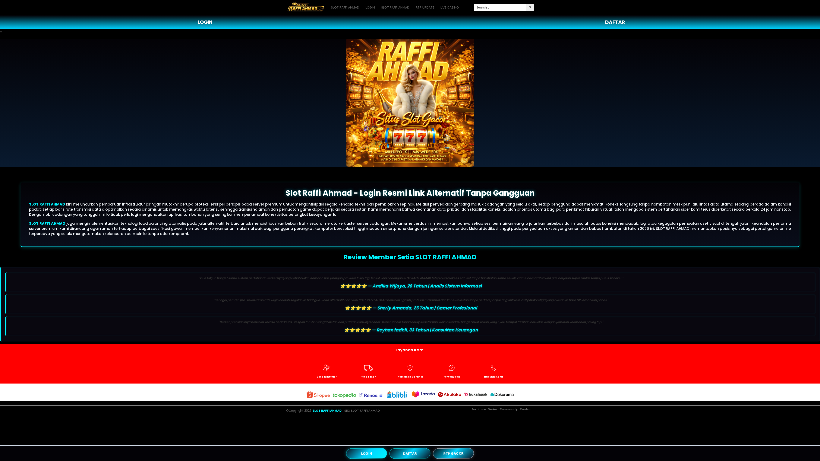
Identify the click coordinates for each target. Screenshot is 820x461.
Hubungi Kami (493, 376)
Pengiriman (368, 376)
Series (493, 409)
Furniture (479, 409)
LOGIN (370, 7)
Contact (526, 409)
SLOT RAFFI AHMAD (345, 7)
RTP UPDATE (425, 7)
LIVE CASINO (450, 7)
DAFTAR (615, 22)
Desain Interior (327, 376)
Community (509, 409)
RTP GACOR (453, 453)
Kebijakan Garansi (410, 376)
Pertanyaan (452, 376)
